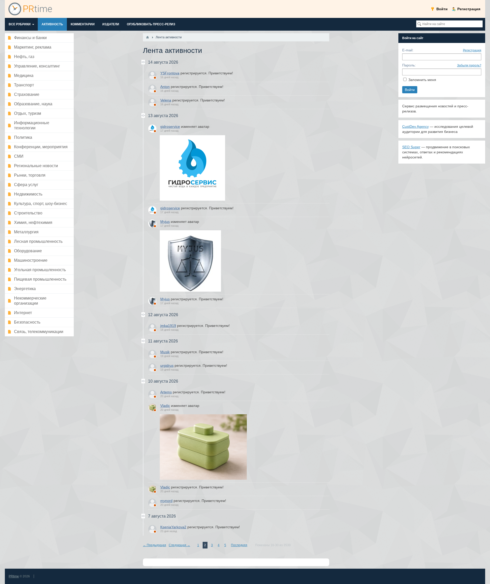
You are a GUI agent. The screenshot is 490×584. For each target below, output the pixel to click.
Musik (165, 352)
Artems (166, 392)
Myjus (165, 222)
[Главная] (147, 37)
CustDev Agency (415, 126)
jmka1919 (168, 326)
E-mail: (407, 50)
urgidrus (167, 365)
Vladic (165, 406)
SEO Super (411, 147)
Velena (165, 100)
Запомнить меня (422, 80)
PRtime (14, 576)
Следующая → (179, 545)
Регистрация (472, 50)
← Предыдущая (154, 545)
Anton (165, 87)
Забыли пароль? (469, 65)
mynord (166, 501)
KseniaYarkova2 (173, 527)
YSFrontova (169, 73)
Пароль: (409, 65)
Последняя (239, 545)
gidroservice (170, 126)
